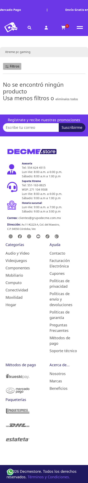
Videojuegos (16, 260)
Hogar (11, 304)
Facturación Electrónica (60, 263)
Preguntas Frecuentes (59, 327)
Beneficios (59, 388)
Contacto (57, 253)
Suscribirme (72, 127)
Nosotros (58, 373)
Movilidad (14, 297)
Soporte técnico (63, 350)
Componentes (18, 267)
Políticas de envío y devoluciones (61, 299)
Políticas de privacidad (60, 283)
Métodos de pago (60, 340)
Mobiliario (14, 275)
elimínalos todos (66, 99)
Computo (14, 282)
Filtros (14, 66)
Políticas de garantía (60, 315)
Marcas (56, 381)
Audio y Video (17, 253)
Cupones (57, 273)
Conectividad (17, 290)
